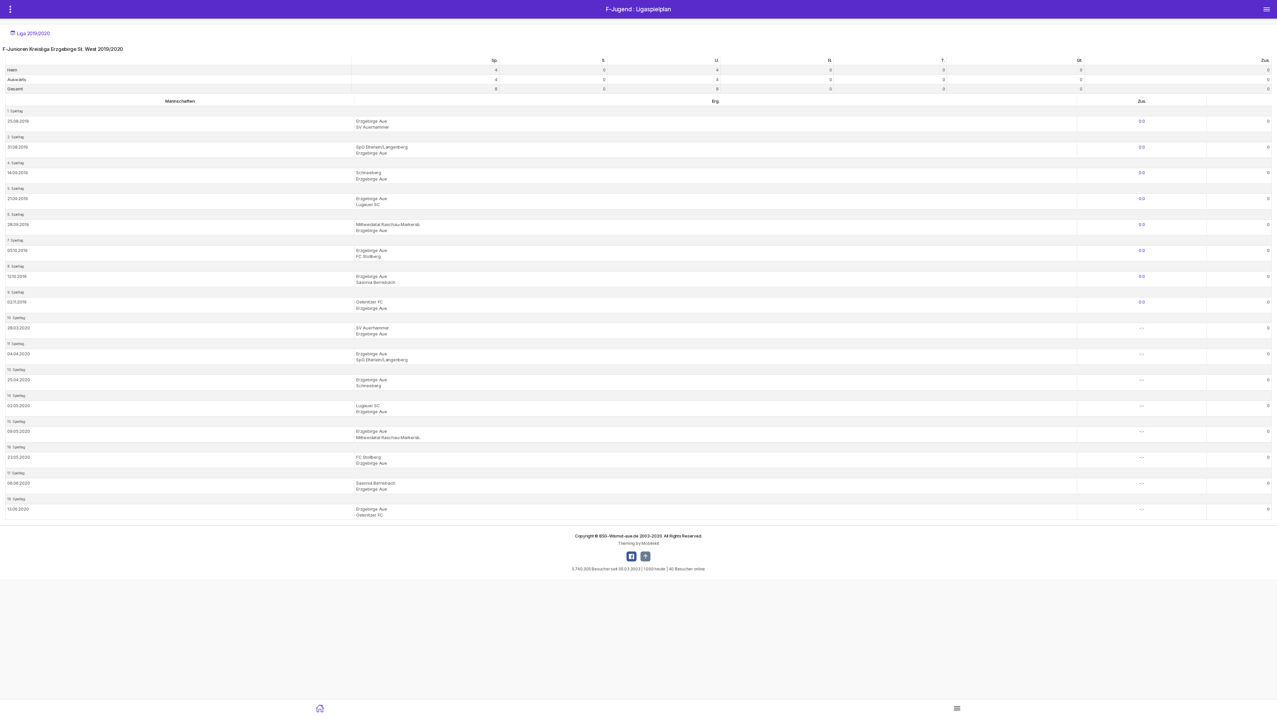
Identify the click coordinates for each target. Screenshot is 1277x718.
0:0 (1142, 121)
